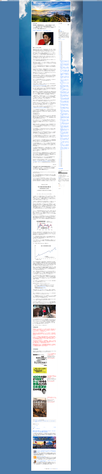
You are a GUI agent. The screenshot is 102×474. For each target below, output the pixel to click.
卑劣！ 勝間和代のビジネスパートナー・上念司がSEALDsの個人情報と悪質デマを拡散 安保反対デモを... (64, 123)
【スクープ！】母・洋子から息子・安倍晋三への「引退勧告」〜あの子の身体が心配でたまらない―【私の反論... (64, 80)
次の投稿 (34, 427)
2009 (60, 164)
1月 (60, 157)
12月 (60, 55)
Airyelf (50, 468)
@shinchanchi (44, 286)
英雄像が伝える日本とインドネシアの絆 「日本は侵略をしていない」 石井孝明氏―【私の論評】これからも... (64, 89)
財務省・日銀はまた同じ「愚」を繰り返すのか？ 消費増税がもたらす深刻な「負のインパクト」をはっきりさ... (64, 61)
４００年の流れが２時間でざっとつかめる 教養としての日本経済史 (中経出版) (51, 376)
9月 (60, 58)
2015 (60, 54)
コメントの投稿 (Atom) (37, 428)
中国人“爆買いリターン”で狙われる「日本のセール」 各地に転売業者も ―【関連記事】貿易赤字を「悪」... (64, 145)
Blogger (57, 468)
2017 (60, 52)
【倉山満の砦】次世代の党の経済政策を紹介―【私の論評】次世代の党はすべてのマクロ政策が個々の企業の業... (64, 65)
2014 (60, 158)
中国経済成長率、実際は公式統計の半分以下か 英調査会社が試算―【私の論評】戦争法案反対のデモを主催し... (64, 127)
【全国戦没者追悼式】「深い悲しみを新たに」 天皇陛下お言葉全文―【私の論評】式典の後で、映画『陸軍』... (64, 111)
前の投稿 (55, 427)
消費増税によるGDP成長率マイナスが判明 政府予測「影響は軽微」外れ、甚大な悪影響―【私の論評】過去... (64, 96)
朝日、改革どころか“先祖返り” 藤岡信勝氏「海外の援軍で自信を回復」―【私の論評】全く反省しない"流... (64, 139)
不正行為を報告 (60, 168)
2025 (60, 43)
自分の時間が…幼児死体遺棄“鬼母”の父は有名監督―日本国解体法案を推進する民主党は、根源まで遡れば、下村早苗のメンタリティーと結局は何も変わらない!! (46, 451)
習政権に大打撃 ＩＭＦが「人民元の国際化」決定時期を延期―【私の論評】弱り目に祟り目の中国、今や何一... (64, 136)
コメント (60, 186)
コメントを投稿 (36, 425)
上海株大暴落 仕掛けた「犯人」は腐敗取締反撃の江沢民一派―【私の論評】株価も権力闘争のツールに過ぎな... (64, 130)
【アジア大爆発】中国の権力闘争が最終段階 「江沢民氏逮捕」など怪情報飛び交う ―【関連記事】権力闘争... (64, 74)
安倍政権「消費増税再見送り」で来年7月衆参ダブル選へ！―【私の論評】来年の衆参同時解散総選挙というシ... (64, 92)
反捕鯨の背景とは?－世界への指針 (41, 456)
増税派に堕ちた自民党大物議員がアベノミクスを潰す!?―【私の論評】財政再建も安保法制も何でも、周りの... (64, 133)
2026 (60, 42)
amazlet (51, 355)
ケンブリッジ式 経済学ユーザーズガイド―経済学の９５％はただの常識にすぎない (51, 354)
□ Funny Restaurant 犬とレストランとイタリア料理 (47, 3)
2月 (60, 156)
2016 (60, 53)
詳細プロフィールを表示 (61, 39)
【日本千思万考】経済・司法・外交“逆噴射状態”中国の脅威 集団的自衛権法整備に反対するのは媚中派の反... (64, 117)
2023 (60, 45)
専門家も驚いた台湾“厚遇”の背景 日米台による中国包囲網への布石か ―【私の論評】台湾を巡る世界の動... (64, 102)
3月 (60, 155)
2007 (60, 166)
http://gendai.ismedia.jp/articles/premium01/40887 (39, 85)
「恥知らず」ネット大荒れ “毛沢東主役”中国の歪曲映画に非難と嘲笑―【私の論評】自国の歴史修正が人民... (64, 99)
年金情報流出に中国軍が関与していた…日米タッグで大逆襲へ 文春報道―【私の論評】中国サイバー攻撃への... (64, 148)
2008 (60, 165)
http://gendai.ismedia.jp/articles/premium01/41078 (39, 107)
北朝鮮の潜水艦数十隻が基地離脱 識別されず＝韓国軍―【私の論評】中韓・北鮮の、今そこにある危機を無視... (64, 86)
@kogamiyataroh (40, 286)
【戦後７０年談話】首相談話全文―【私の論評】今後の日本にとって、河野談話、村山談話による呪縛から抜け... (64, 114)
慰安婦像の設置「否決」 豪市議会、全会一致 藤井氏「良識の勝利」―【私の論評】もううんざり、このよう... (64, 120)
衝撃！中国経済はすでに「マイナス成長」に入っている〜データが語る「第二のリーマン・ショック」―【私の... (64, 83)
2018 (60, 51)
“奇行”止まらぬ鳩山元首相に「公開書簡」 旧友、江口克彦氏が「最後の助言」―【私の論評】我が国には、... (64, 71)
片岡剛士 (41, 289)
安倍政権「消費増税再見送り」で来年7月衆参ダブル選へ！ (42, 30)
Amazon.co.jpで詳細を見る (51, 358)
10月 (60, 57)
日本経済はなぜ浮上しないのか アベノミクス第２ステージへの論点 (51, 398)
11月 (60, 56)
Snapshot (59, 177)
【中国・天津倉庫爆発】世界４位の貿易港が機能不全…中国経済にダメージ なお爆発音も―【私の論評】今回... (64, 108)
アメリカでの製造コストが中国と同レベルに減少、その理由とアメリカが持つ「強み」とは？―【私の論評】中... (64, 142)
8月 (60, 59)
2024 (60, 44)
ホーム (44, 427)
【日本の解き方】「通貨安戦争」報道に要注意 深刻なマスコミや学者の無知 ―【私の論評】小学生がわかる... (64, 77)
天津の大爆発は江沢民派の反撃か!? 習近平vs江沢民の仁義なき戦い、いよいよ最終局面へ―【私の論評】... (64, 105)
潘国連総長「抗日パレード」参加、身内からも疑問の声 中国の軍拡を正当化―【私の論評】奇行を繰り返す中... (64, 68)
